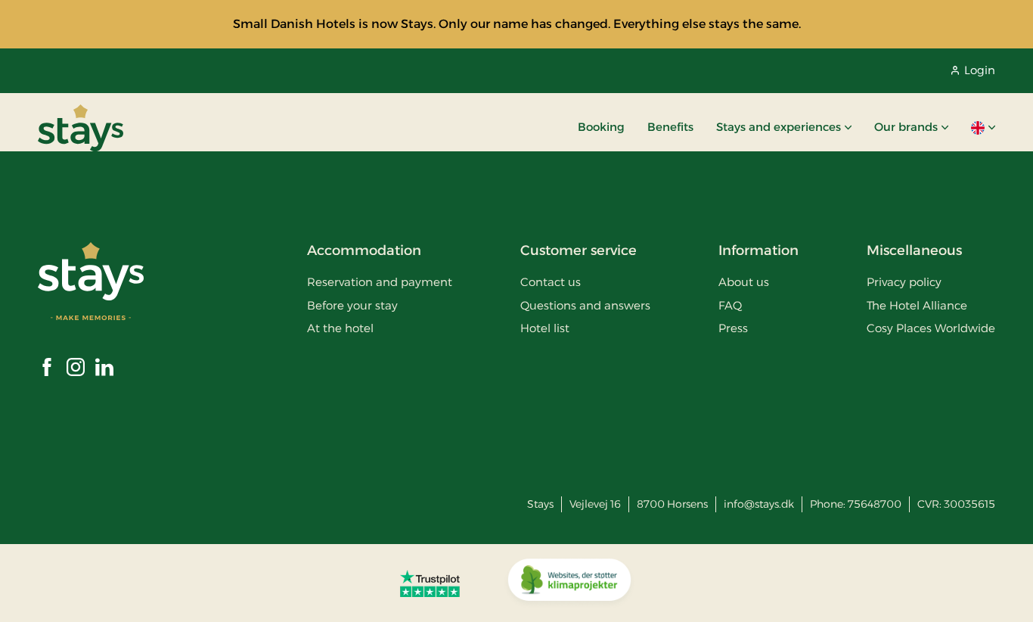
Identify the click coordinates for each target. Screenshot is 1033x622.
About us (743, 282)
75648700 (874, 504)
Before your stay (352, 305)
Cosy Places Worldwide (931, 328)
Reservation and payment (379, 282)
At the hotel (340, 328)
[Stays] (80, 127)
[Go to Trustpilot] (430, 583)
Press (733, 328)
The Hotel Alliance (917, 305)
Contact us (550, 282)
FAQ (730, 305)
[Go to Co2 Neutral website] (569, 583)
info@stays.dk (759, 504)
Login (979, 70)
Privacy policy (904, 282)
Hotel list (544, 328)
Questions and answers (585, 305)
